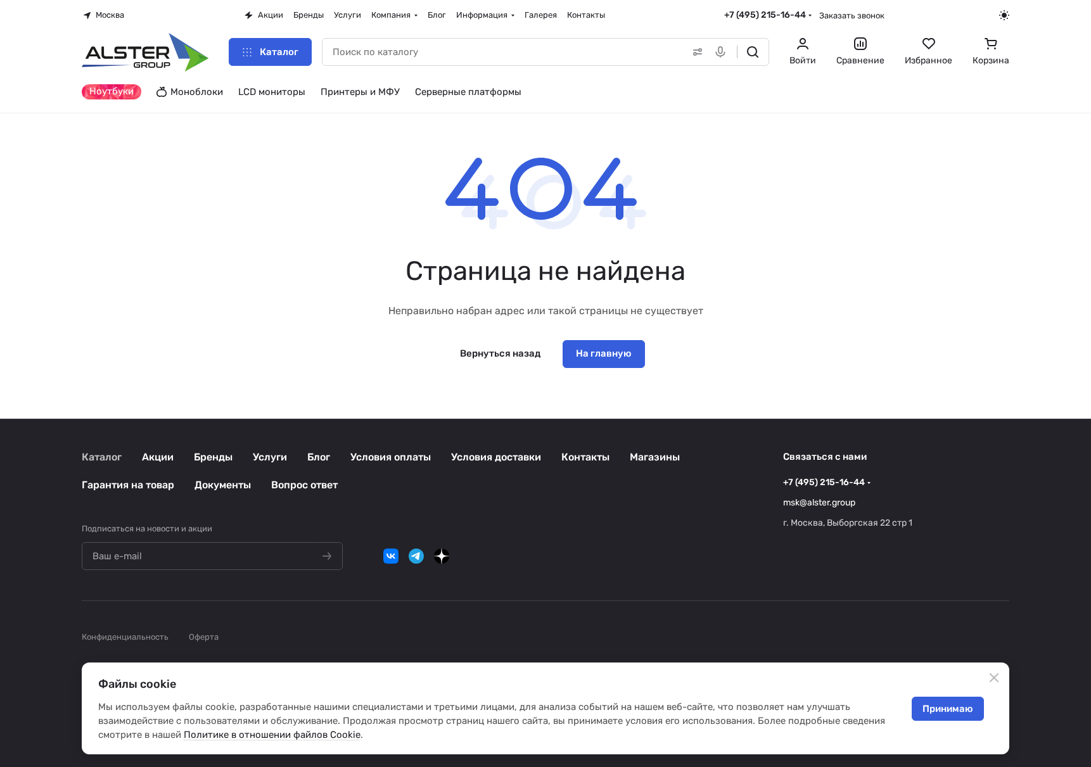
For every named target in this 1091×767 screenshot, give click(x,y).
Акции (158, 457)
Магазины (655, 457)
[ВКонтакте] (391, 556)
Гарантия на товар (128, 485)
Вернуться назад (500, 353)
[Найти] (753, 52)
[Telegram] (416, 556)
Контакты (585, 457)
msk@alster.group (819, 502)
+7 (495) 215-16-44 (765, 15)
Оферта (204, 637)
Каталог (102, 457)
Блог (318, 457)
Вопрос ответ (304, 485)
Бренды (213, 457)
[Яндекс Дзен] (441, 556)
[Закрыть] (994, 678)
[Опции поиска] (695, 52)
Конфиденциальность (125, 637)
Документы (223, 485)
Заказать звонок (851, 15)
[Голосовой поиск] (723, 52)
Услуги (270, 457)
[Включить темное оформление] (1004, 15)
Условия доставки (496, 457)
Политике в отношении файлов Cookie (272, 734)
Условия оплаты (390, 457)
